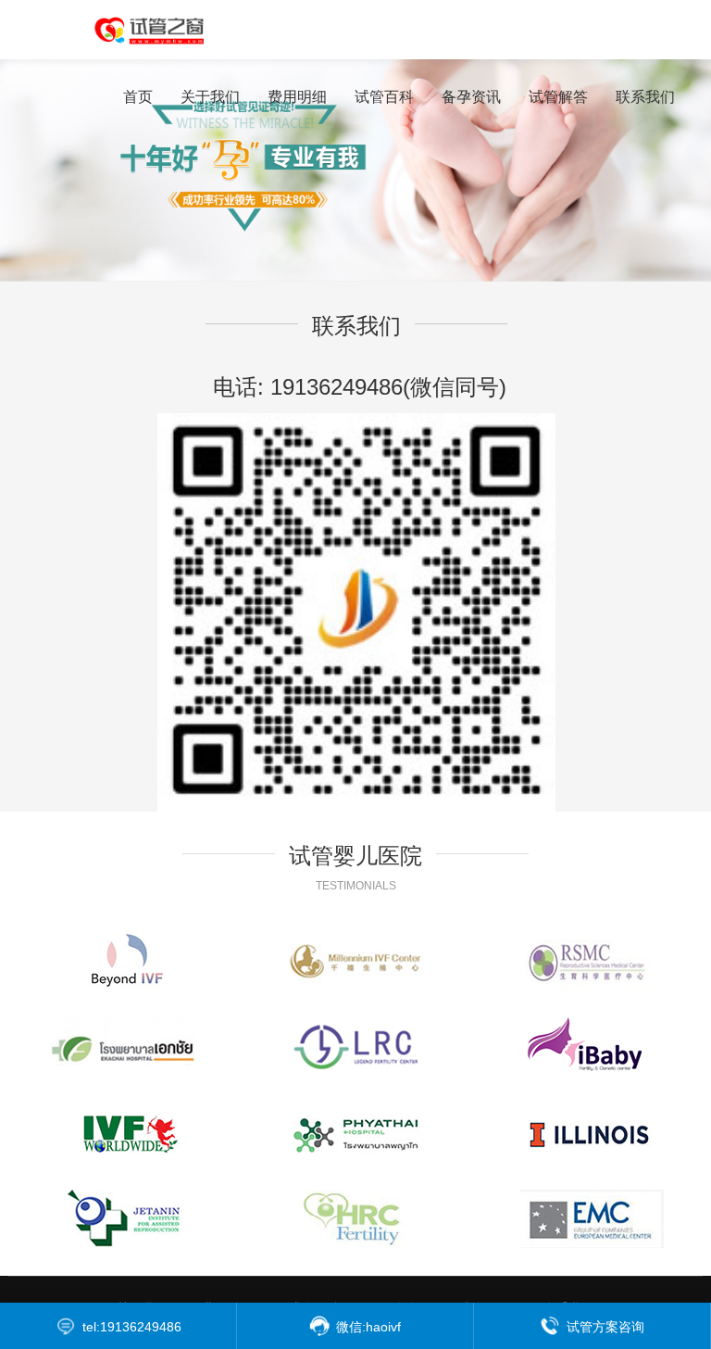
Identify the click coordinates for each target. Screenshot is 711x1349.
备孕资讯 (471, 97)
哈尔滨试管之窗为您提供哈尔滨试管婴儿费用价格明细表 (161, 29)
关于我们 (210, 97)
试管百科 (384, 97)
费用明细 (297, 97)
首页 (138, 97)
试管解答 (558, 97)
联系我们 (645, 97)
